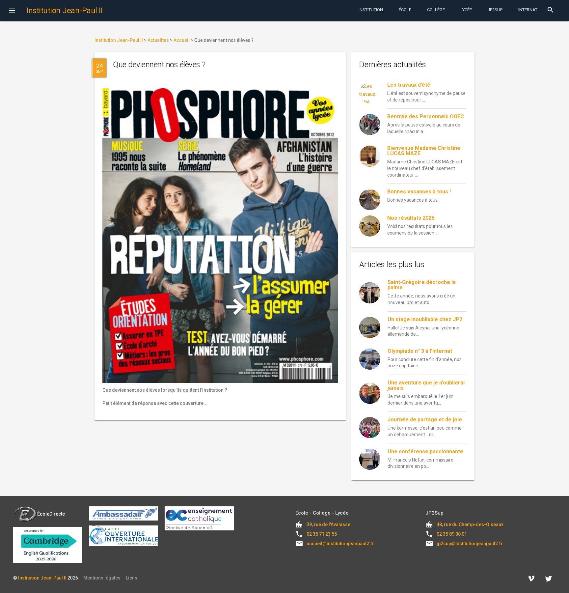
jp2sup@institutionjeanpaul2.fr (470, 543)
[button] (12, 11)
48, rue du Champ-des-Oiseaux (470, 524)
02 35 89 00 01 (452, 534)
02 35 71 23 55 (322, 534)
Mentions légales (102, 577)
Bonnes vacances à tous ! (419, 191)
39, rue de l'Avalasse (328, 524)
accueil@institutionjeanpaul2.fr (340, 543)
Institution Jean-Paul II (42, 577)
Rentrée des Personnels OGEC (425, 116)
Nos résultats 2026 (410, 218)
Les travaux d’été (408, 85)
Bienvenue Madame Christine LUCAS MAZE (423, 150)
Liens (131, 577)
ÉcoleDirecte (51, 514)
